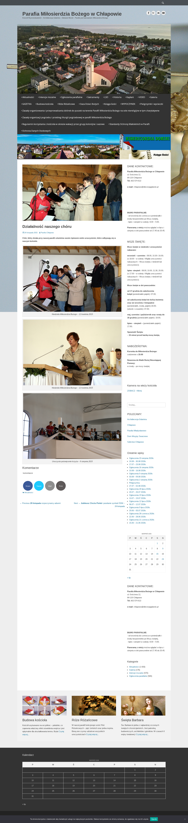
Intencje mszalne (47, 97)
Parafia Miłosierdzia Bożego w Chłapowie (72, 14)
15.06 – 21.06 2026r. (137, 523)
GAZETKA (26, 103)
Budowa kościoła (45, 103)
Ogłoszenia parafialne (71, 97)
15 (157, 554)
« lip (129, 578)
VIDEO (142, 97)
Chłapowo (131, 425)
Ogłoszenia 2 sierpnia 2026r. (141, 480)
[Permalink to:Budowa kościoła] (44, 706)
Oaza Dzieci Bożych (89, 103)
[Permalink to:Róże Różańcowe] (94, 706)
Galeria (153, 97)
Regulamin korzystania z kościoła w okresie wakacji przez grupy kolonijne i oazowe (63, 124)
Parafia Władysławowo (136, 431)
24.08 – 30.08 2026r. (137, 461)
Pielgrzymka (134, 483)
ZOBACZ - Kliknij (134, 391)
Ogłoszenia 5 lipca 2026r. (139, 507)
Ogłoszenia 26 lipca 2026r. (140, 489)
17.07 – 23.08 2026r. (137, 464)
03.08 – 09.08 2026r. (137, 477)
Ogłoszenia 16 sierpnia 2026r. (141, 467)
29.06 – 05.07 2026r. (137, 510)
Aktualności (28, 97)
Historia (117, 97)
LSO (106, 97)
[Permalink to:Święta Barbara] (143, 706)
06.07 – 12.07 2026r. (137, 504)
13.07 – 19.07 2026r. (137, 498)
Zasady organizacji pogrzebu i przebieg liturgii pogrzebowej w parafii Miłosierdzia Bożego (67, 117)
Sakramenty (93, 97)
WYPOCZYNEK (128, 103)
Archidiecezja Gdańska (137, 419)
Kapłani (130, 97)
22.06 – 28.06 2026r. (137, 517)
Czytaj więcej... (92, 734)
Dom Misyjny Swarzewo (137, 436)
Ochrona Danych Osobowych (36, 130)
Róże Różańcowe (66, 103)
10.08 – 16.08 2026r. (137, 470)
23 (163, 559)
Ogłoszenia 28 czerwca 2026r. (141, 513)
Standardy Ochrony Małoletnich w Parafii (130, 124)
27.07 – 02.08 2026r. (137, 486)
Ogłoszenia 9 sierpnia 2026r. (141, 473)
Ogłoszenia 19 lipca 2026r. (140, 495)
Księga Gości (110, 103)
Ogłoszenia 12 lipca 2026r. (140, 501)
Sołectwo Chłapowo (135, 442)
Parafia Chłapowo (47, 233)
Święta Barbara (132, 720)
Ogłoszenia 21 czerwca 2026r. (141, 520)
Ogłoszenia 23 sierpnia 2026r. (141, 458)
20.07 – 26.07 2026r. (137, 492)
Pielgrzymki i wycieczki (151, 103)
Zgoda (154, 819)
